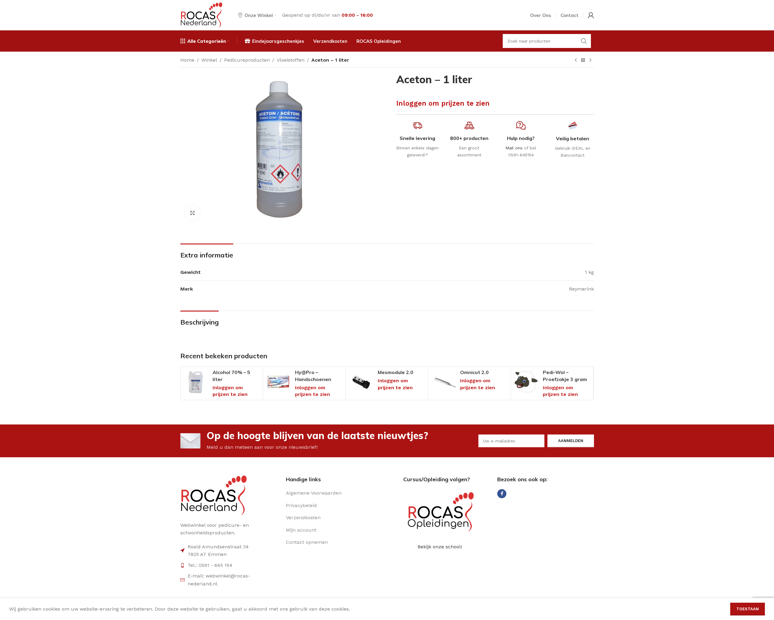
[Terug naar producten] (583, 60)
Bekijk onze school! (440, 547)
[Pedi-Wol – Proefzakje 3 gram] (526, 382)
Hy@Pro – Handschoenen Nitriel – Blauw (313, 379)
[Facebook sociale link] (501, 493)
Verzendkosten (303, 517)
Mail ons (513, 147)
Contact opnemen (307, 542)
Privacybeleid (301, 505)
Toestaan (747, 609)
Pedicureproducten (247, 60)
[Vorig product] (575, 60)
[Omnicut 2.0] (443, 382)
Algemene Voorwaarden (314, 493)
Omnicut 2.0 (474, 372)
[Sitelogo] (201, 15)
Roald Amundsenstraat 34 (218, 547)
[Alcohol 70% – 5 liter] (196, 382)
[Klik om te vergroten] (192, 212)
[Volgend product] (590, 60)
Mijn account (301, 530)
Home (187, 60)
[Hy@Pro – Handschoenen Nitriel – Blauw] (278, 382)
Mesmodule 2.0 (395, 372)
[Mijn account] (591, 15)
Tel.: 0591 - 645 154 (210, 565)
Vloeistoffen (290, 60)
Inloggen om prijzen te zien (443, 103)
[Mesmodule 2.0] (361, 382)
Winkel (209, 60)
